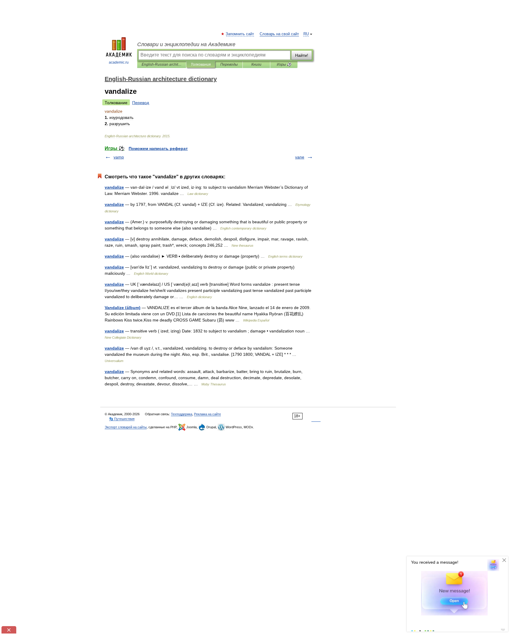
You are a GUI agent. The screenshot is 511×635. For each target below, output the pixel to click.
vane (299, 157)
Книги (256, 64)
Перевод (140, 102)
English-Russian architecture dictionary (162, 64)
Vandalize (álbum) (122, 307)
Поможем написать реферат (158, 148)
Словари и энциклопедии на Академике (186, 44)
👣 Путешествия (122, 419)
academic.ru (119, 62)
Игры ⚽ (284, 64)
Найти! (301, 55)
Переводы (229, 64)
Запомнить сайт (240, 34)
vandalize (114, 187)
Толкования (201, 64)
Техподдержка (181, 414)
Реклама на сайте (207, 414)
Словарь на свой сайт (279, 34)
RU (306, 34)
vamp (119, 157)
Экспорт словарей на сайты (126, 427)
